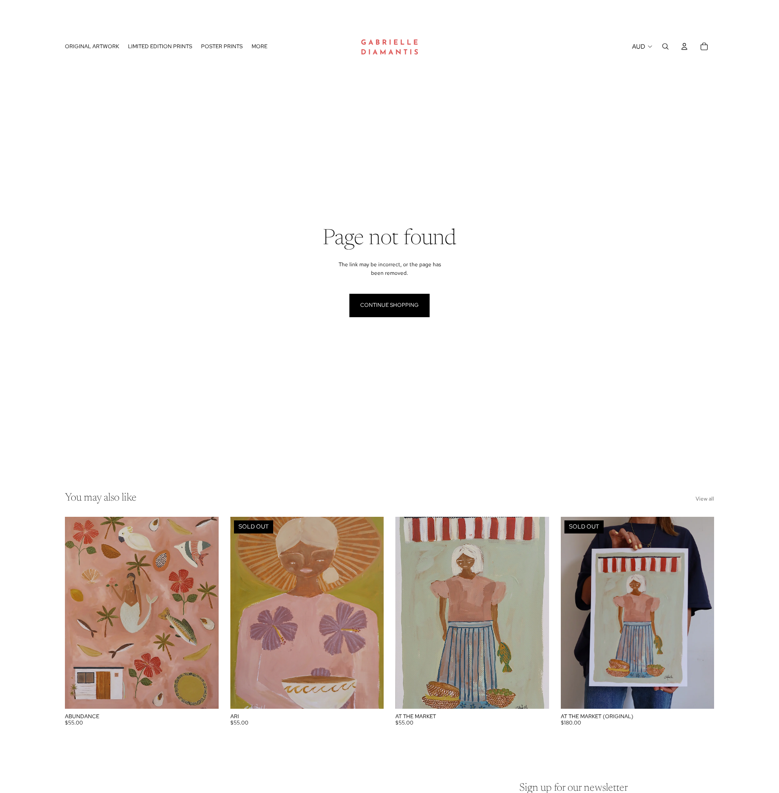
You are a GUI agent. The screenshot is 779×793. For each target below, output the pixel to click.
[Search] (665, 46)
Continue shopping (389, 305)
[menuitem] (259, 46)
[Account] (684, 46)
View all (705, 498)
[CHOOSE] (205, 695)
